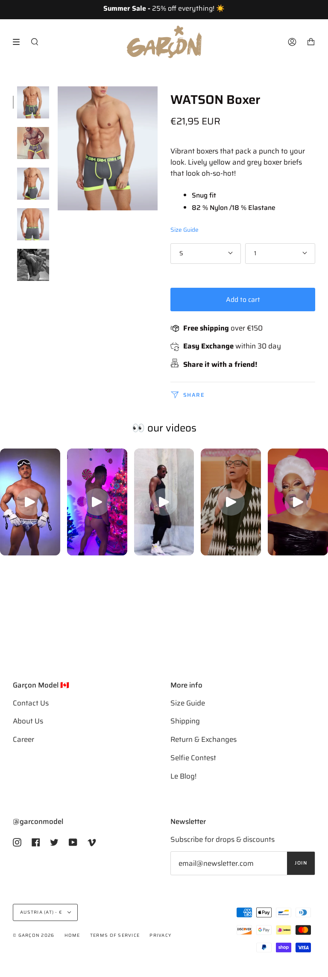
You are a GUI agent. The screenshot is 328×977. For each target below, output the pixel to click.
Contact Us (31, 702)
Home (72, 935)
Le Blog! (183, 776)
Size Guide (184, 229)
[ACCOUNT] (292, 42)
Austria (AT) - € (42, 912)
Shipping (185, 720)
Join (301, 863)
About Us (28, 720)
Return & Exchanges (203, 739)
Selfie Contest (193, 757)
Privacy (160, 935)
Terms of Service (115, 935)
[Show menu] (19, 41)
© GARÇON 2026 (33, 935)
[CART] (311, 42)
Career (23, 739)
